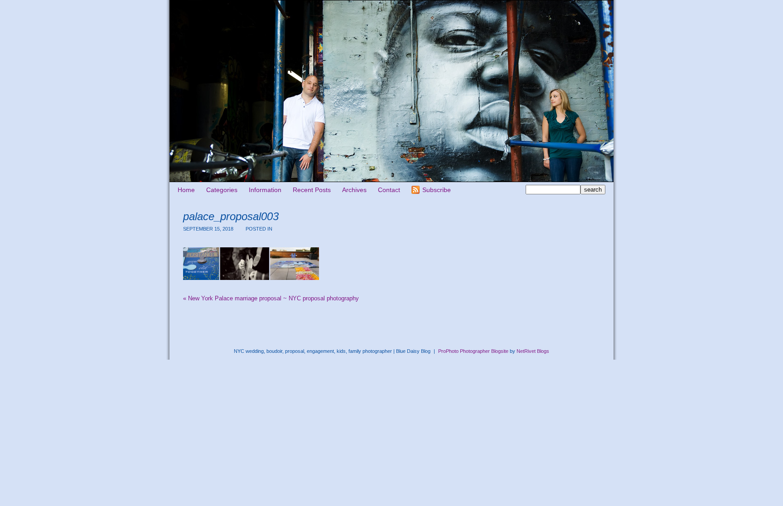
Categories (221, 190)
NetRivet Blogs (533, 351)
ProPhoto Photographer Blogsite (473, 351)
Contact (389, 190)
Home (186, 190)
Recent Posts (312, 190)
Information (265, 190)
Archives (354, 190)
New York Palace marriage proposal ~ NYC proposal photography (271, 298)
